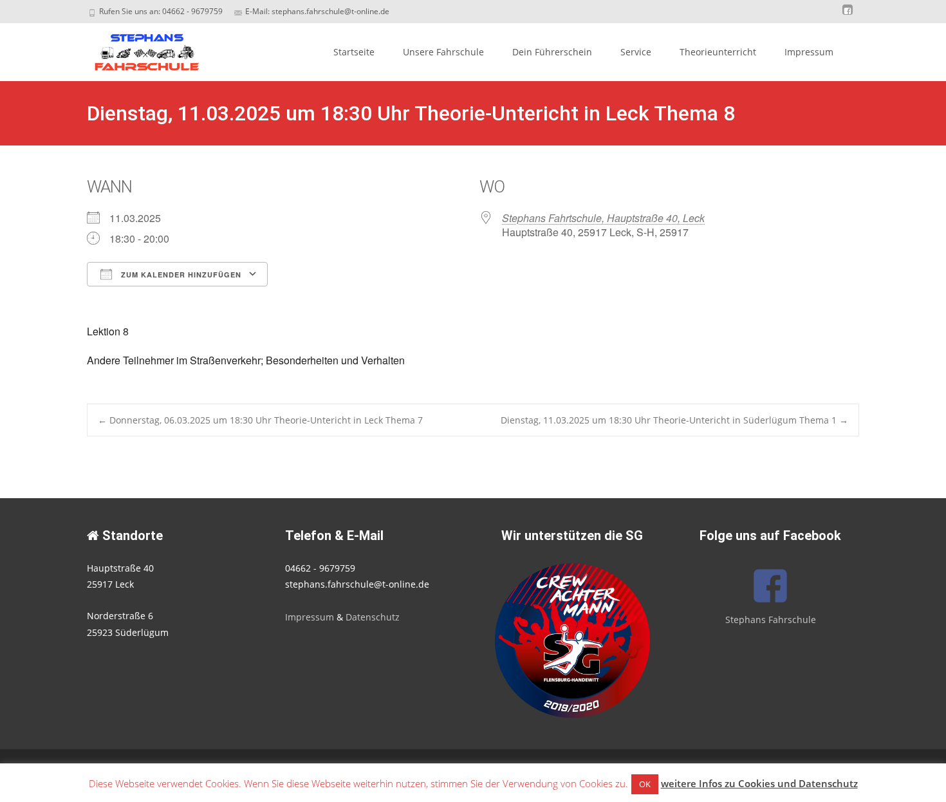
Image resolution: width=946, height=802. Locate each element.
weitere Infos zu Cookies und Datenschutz (759, 783)
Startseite (354, 52)
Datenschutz (373, 617)
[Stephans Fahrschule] (135, 49)
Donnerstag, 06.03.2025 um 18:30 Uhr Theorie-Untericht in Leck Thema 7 (260, 420)
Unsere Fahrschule (443, 52)
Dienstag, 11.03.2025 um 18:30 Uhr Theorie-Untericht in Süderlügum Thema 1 (674, 420)
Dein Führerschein (552, 52)
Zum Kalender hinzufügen (179, 274)
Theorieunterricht (718, 52)
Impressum (808, 52)
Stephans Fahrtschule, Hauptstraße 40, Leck (603, 217)
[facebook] (847, 16)
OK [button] (645, 784)
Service (635, 52)
